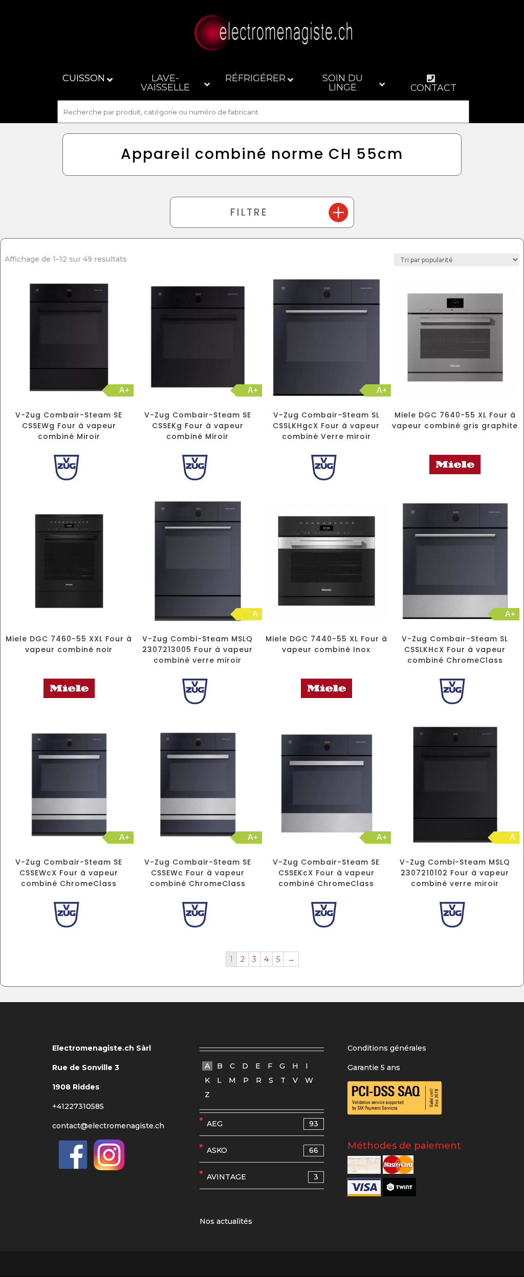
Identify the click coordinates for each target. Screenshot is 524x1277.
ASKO (262, 1150)
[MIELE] (455, 467)
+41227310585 (78, 1106)
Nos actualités (226, 1221)
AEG (262, 1123)
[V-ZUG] (69, 470)
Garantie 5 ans (373, 1067)
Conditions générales (386, 1048)
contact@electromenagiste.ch (108, 1125)
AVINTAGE (262, 1176)
